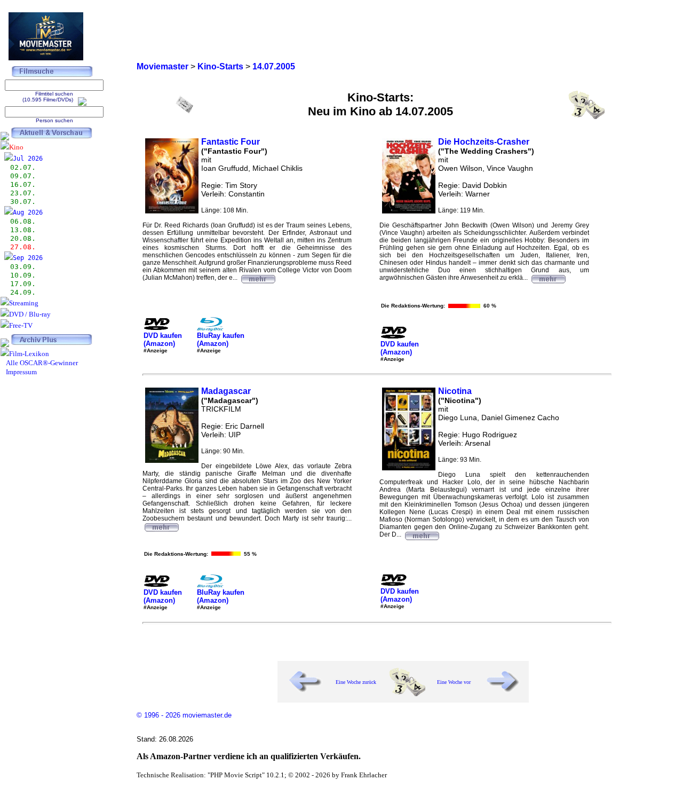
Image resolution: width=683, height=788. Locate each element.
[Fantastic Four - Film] (257, 277)
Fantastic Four (230, 141)
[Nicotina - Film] (421, 534)
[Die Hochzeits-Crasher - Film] (548, 277)
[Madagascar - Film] (161, 526)
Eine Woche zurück (356, 682)
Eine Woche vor (454, 682)
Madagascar (226, 391)
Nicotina (455, 391)
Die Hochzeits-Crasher (483, 141)
